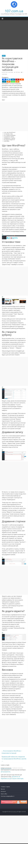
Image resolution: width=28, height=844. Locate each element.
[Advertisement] (14, 35)
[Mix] (8, 82)
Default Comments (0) (6, 768)
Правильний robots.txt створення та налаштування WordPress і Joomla (14, 759)
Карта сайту (4, 794)
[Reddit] (22, 79)
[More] (17, 82)
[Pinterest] (17, 79)
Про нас (3, 789)
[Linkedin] (13, 79)
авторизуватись (5, 772)
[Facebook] (4, 79)
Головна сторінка (5, 786)
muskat (11, 72)
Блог (4, 55)
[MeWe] (4, 82)
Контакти (3, 791)
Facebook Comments (17, 768)
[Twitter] (8, 79)
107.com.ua (14, 11)
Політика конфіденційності (7, 796)
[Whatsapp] (13, 82)
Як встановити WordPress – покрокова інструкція (12, 752)
